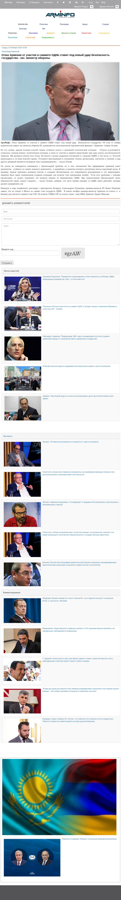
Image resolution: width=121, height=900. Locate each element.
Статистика (30, 37)
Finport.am (12, 33)
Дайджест (51, 33)
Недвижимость (48, 37)
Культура (23, 28)
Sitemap (8, 2)
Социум (105, 24)
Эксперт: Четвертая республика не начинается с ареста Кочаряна (70, 441)
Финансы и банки (68, 33)
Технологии (12, 37)
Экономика (33, 33)
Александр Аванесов (10, 51)
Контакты (48, 2)
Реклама (21, 2)
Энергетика (86, 33)
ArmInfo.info (23, 24)
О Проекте (34, 2)
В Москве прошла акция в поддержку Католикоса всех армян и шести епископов (76, 366)
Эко (43, 28)
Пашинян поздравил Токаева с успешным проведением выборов (89, 838)
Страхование (104, 33)
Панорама (64, 24)
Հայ (91, 2)
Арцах (85, 24)
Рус (97, 2)
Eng (103, 2)
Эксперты (7, 435)
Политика (44, 24)
